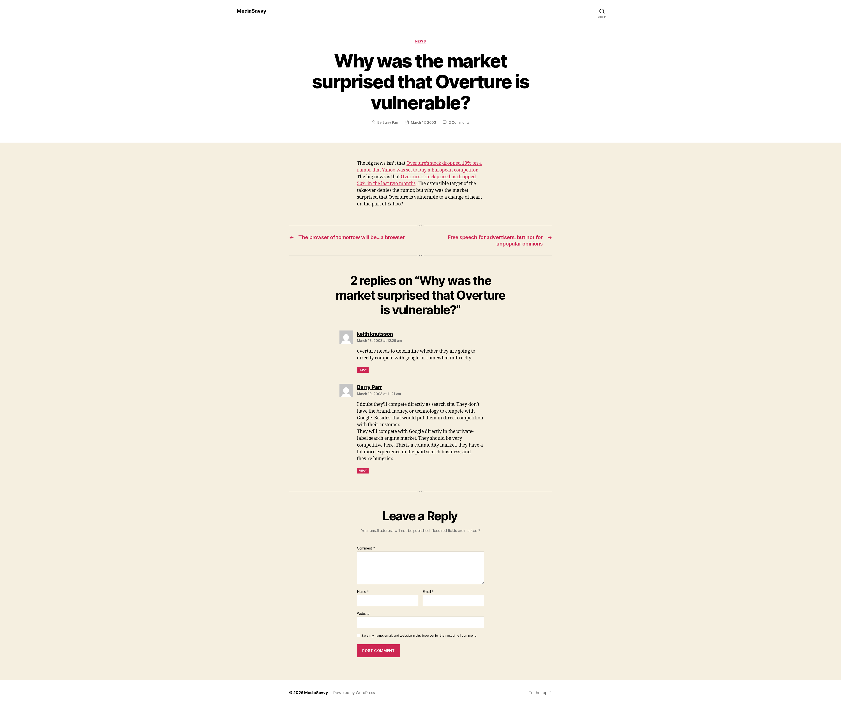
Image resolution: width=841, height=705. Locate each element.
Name (363, 592)
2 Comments (459, 122)
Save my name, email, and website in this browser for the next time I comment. (419, 636)
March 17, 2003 (423, 122)
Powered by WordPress (354, 692)
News (420, 41)
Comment (366, 548)
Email (428, 592)
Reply (363, 369)
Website (363, 613)
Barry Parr (390, 122)
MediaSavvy (251, 11)
